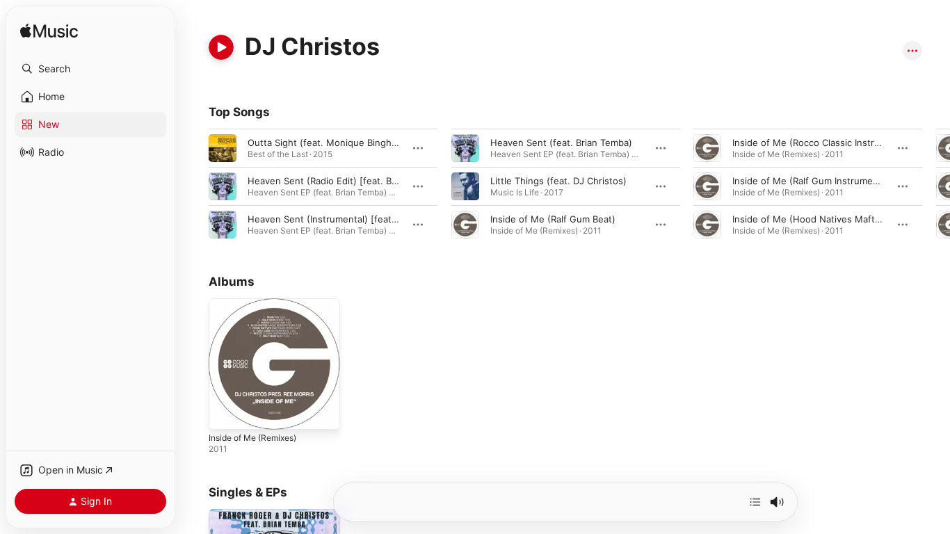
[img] (49, 32)
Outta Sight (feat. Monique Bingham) (328, 142)
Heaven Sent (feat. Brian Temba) (561, 142)
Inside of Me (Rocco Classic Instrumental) (822, 142)
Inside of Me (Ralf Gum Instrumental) (812, 180)
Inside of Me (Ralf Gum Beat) (552, 219)
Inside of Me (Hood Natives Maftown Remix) (829, 219)
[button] (90, 69)
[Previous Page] (194, 186)
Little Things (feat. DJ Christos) (558, 180)
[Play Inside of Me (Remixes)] (226, 412)
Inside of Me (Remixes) (259, 303)
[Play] (221, 47)
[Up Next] (755, 502)
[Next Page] (936, 186)
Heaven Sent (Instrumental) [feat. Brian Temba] (350, 219)
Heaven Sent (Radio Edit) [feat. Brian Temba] (345, 180)
